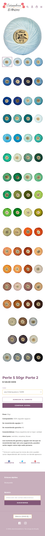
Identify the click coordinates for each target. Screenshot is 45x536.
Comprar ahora (22, 405)
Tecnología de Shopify (31, 529)
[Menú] (41, 6)
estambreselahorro (17, 529)
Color (4, 388)
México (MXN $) (22, 516)
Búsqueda (8, 483)
